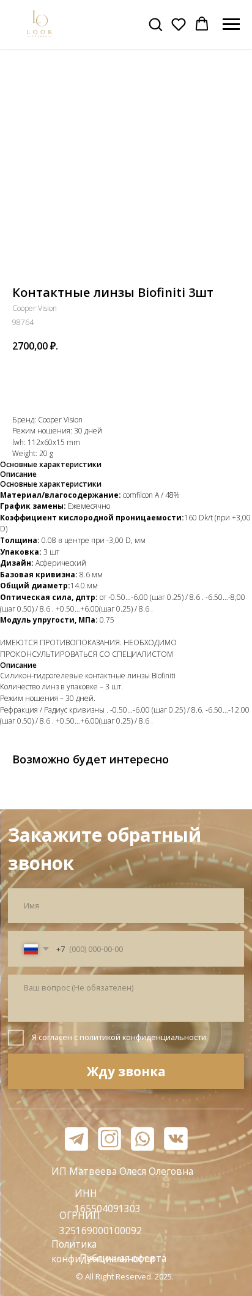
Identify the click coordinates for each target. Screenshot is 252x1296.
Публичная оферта (123, 1258)
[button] (155, 24)
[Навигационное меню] (231, 24)
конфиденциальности (164, 1037)
